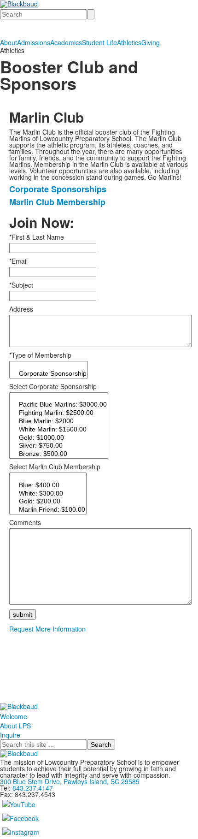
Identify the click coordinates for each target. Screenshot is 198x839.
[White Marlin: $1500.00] (59, 429)
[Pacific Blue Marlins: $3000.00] (59, 405)
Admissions (33, 42)
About (8, 42)
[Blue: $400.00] (48, 485)
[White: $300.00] (48, 494)
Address (21, 308)
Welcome (13, 716)
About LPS (15, 725)
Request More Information (47, 628)
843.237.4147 (32, 787)
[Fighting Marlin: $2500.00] (59, 413)
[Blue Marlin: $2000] (59, 421)
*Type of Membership (40, 355)
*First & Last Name (36, 237)
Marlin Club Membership (57, 202)
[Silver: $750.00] (59, 446)
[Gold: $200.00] (48, 501)
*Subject (21, 285)
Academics (66, 42)
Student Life (99, 42)
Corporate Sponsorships (57, 189)
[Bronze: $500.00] (59, 454)
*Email (18, 261)
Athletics (129, 42)
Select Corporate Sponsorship (53, 386)
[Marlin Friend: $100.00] (48, 510)
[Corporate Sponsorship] (48, 374)
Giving (150, 42)
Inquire (10, 734)
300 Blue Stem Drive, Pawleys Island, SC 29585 (70, 781)
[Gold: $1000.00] (59, 438)
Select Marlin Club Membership (54, 466)
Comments (25, 522)
